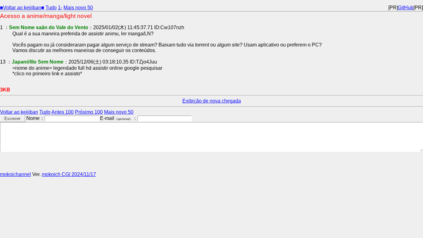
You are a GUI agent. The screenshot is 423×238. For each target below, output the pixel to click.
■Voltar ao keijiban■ (22, 7)
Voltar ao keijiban (19, 112)
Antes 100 (62, 112)
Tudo (51, 7)
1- (60, 7)
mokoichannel (15, 174)
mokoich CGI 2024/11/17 (69, 174)
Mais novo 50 (78, 7)
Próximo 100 (89, 112)
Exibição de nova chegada (211, 101)
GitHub (405, 7)
